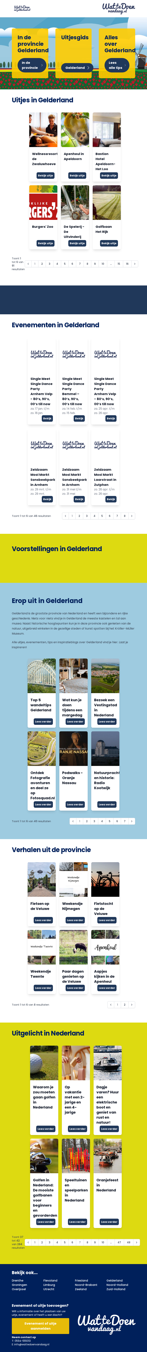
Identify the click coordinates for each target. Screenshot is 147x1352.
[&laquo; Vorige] (28, 1242)
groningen (19, 1285)
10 (103, 264)
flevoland (50, 1280)
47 (119, 1242)
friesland (81, 1280)
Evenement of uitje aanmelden (40, 1326)
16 (127, 264)
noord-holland (117, 1285)
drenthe (17, 1280)
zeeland (81, 1289)
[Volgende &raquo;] (134, 263)
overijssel (19, 1289)
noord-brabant (86, 1285)
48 (128, 1242)
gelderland (114, 1280)
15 (119, 264)
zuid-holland (115, 1289)
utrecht (48, 1289)
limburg (49, 1285)
